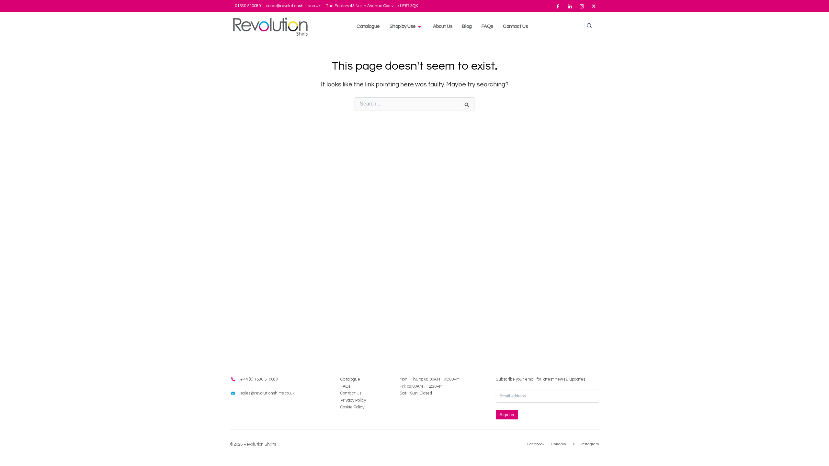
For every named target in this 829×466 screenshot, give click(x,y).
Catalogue (368, 26)
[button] (589, 26)
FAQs (487, 26)
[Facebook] (558, 6)
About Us (442, 26)
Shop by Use (403, 26)
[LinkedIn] (570, 6)
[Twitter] (594, 6)
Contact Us (515, 26)
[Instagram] (582, 6)
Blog (467, 26)
